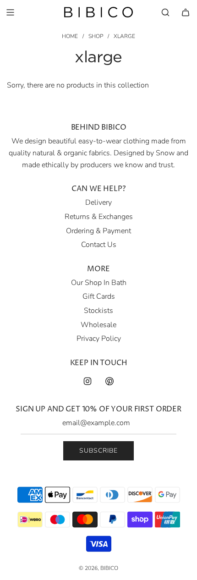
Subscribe (98, 450)
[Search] (165, 12)
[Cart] (185, 12)
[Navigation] (10, 12)
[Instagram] (87, 381)
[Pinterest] (109, 381)
